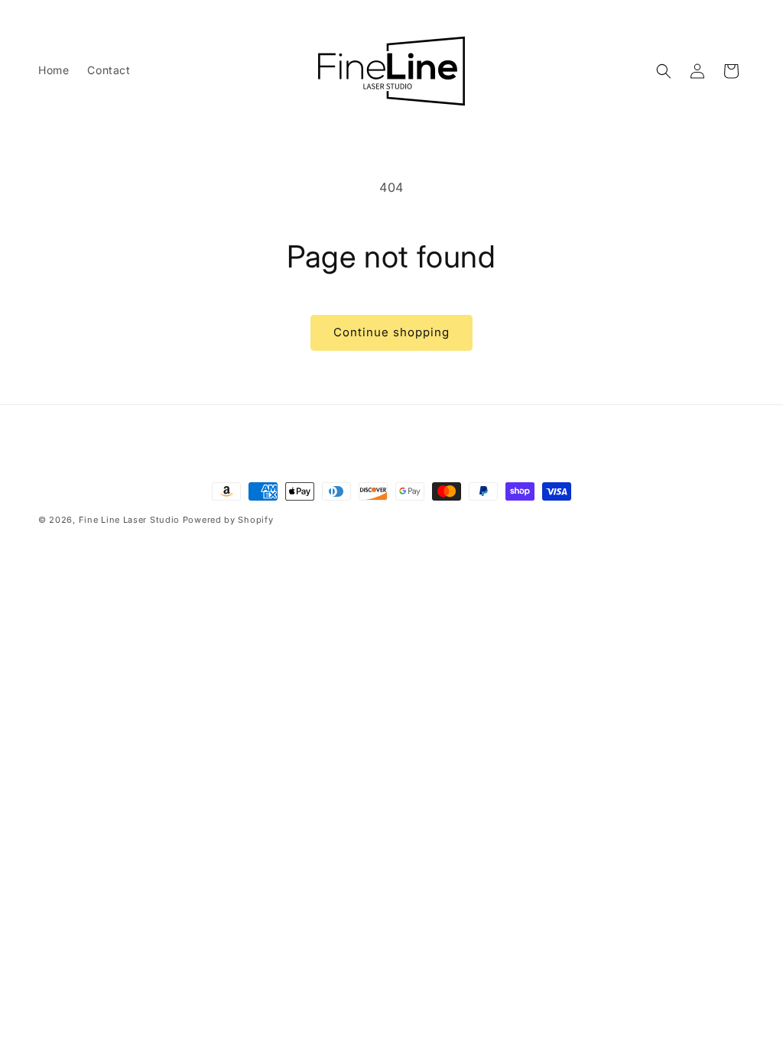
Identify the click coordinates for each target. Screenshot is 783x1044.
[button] (664, 71)
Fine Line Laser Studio (129, 519)
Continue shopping (391, 332)
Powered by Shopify (228, 519)
